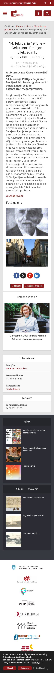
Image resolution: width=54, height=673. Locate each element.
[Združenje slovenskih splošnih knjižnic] (27, 615)
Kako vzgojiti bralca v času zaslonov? (34, 449)
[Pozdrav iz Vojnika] (13, 539)
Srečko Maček (13, 389)
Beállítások (40, 668)
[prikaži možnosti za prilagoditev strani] (45, 2)
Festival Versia (29, 466)
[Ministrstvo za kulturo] (27, 568)
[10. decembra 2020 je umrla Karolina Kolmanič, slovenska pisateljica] (27, 317)
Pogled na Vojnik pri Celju (34, 515)
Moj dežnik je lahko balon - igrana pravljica (34, 431)
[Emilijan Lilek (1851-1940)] (27, 222)
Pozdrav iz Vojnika (31, 533)
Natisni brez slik (34, 285)
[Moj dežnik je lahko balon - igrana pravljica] (13, 436)
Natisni (17, 285)
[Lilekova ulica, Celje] (27, 252)
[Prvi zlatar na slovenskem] (13, 503)
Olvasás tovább (15, 195)
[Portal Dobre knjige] (27, 637)
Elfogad (10, 668)
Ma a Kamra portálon (16, 368)
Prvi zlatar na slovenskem (33, 497)
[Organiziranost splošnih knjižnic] (27, 579)
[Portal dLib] (27, 603)
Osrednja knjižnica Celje (33, 66)
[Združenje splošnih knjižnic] (27, 648)
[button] (42, 326)
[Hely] (38, 13)
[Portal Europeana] (27, 591)
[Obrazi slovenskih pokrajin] (27, 625)
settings (36, 662)
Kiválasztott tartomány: (19, 2)
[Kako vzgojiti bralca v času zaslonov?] (13, 454)
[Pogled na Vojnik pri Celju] (13, 521)
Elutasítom (25, 668)
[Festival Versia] (13, 472)
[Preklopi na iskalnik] (47, 13)
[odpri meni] (5, 13)
